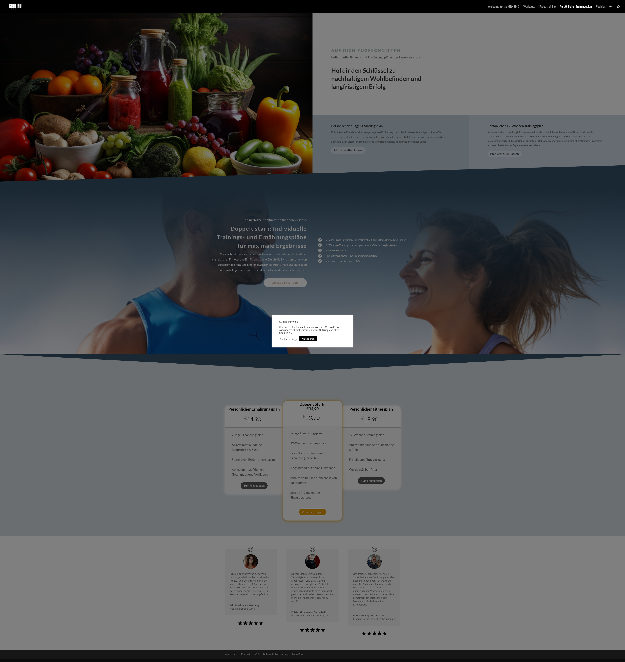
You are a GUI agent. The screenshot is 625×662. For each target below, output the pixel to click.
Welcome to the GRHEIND (503, 7)
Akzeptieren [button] (308, 338)
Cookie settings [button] (288, 339)
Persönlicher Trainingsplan (576, 7)
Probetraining (547, 7)
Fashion (600, 7)
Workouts (529, 7)
